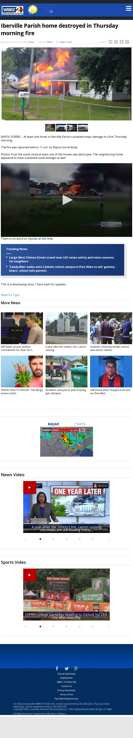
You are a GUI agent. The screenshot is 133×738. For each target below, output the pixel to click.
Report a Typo (10, 295)
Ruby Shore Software (56, 713)
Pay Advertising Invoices (66, 698)
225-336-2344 (59, 706)
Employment (66, 677)
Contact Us (66, 686)
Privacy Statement (66, 690)
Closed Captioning (66, 673)
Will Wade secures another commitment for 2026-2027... (17, 348)
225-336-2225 (85, 703)
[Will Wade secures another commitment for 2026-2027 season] (22, 328)
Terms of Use (66, 694)
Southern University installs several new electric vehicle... (109, 348)
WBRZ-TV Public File (66, 682)
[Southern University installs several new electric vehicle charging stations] (111, 328)
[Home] (13, 10)
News (32, 42)
